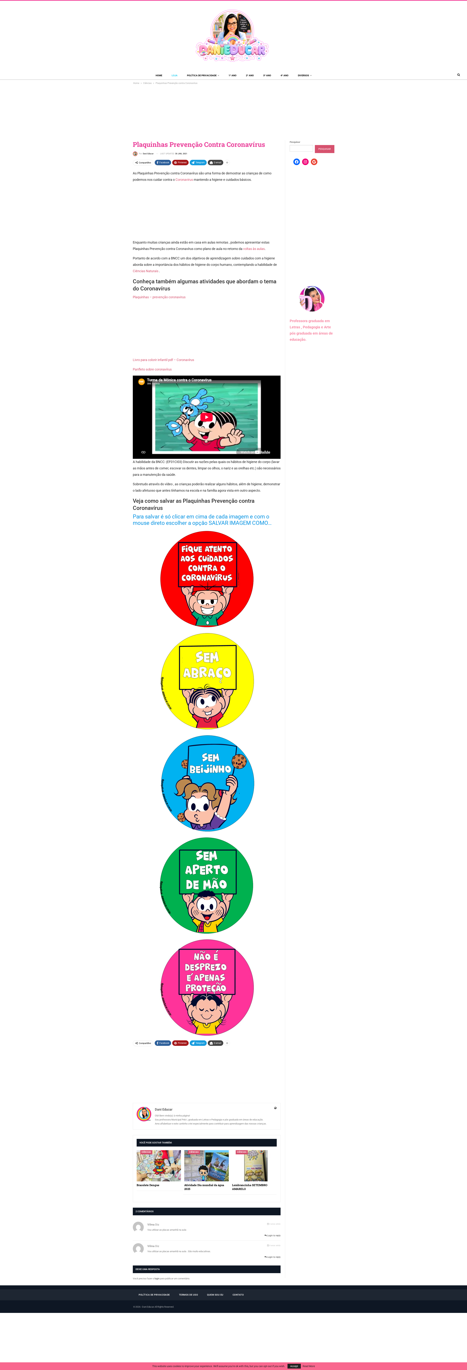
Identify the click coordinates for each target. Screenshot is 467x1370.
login (157, 1278)
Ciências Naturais (145, 271)
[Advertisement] (233, 112)
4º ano (284, 75)
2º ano (250, 75)
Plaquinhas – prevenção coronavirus (159, 297)
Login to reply (274, 1235)
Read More (309, 1366)
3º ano (267, 75)
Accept (294, 1366)
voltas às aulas (254, 249)
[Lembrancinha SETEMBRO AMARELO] (254, 1165)
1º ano (232, 75)
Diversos (303, 75)
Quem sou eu (215, 1294)
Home (159, 75)
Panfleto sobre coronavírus (152, 369)
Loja (174, 75)
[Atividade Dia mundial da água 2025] (206, 1165)
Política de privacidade (202, 75)
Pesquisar (295, 142)
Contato (238, 1294)
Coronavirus (184, 180)
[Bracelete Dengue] (159, 1165)
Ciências (146, 1152)
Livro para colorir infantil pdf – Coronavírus (163, 360)
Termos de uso (188, 1294)
